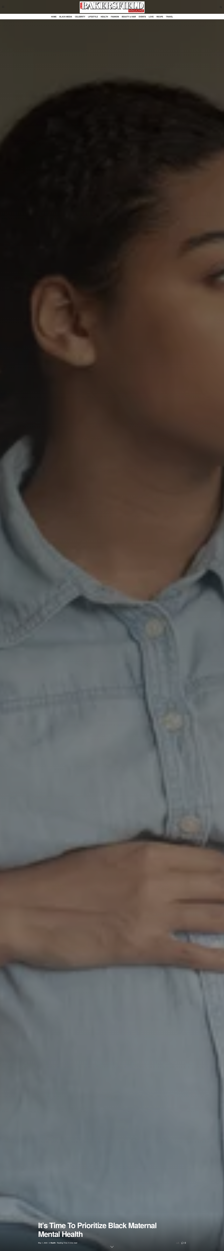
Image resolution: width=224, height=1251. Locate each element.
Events (142, 16)
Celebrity (80, 16)
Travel (169, 16)
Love (151, 16)
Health (104, 16)
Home (54, 16)
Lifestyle (93, 16)
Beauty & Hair (129, 16)
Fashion (115, 16)
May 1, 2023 (42, 1243)
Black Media (65, 16)
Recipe (159, 16)
